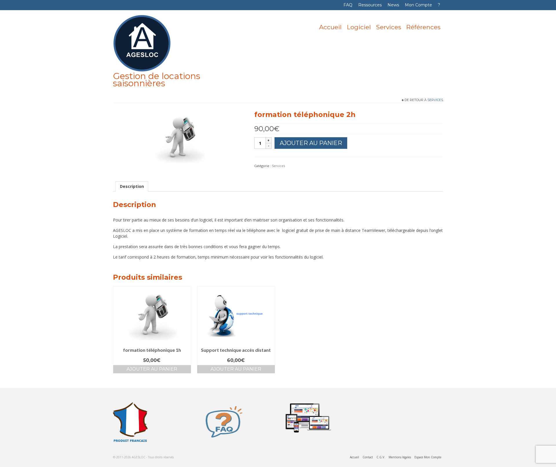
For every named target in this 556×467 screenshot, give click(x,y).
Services (435, 100)
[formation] (179, 137)
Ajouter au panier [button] (152, 369)
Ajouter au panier (311, 143)
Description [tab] (132, 186)
